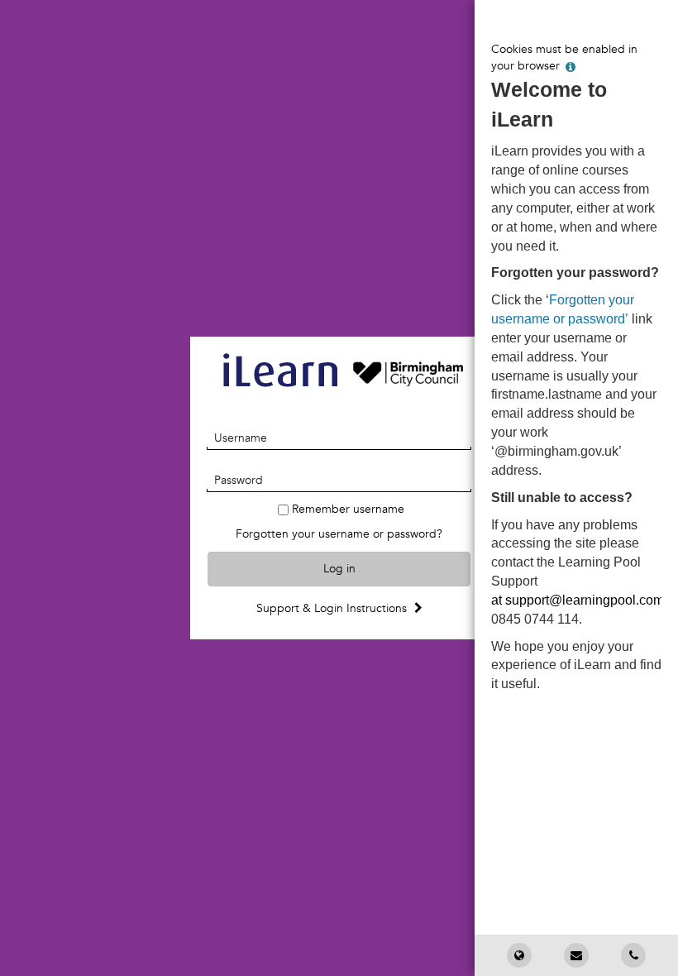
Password (238, 480)
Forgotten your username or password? (339, 534)
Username (240, 438)
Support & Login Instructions (333, 608)
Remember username (348, 509)
